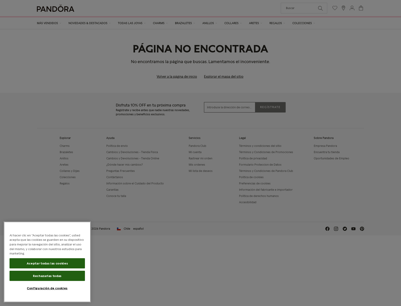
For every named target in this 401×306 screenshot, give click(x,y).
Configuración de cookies (47, 288)
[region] (47, 262)
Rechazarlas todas (47, 276)
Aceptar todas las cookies (47, 263)
